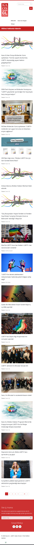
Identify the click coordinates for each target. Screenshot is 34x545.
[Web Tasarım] (19, 542)
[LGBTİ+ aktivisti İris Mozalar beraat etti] (17, 354)
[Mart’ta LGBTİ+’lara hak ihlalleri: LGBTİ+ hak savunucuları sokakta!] (17, 233)
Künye (13, 24)
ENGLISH (13, 20)
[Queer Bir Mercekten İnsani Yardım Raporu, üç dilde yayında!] (17, 293)
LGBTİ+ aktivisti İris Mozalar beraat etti (14, 366)
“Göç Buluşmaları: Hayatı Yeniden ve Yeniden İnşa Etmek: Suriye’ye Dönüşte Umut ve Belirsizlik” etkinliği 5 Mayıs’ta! (16, 216)
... (21, 494)
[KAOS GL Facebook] (14, 526)
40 (24, 494)
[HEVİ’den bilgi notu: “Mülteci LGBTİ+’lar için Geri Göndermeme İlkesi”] (17, 146)
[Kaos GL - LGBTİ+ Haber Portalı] (5, 10)
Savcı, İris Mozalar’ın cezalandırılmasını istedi (16, 395)
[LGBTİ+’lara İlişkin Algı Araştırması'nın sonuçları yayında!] (17, 323)
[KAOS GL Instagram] (20, 526)
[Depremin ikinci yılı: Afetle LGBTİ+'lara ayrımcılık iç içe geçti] (17, 441)
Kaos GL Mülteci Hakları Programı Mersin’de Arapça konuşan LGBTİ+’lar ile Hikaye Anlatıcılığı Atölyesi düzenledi (16, 424)
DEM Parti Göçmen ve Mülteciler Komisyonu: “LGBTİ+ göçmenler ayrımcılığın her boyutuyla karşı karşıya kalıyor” (16, 91)
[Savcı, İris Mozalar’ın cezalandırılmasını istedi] (17, 382)
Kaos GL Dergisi (22, 20)
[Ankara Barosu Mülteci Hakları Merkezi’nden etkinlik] (17, 175)
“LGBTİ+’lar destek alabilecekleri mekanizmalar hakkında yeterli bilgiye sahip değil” (16, 276)
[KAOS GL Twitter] (17, 526)
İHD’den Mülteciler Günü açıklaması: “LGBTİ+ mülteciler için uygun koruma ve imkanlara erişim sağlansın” (16, 128)
